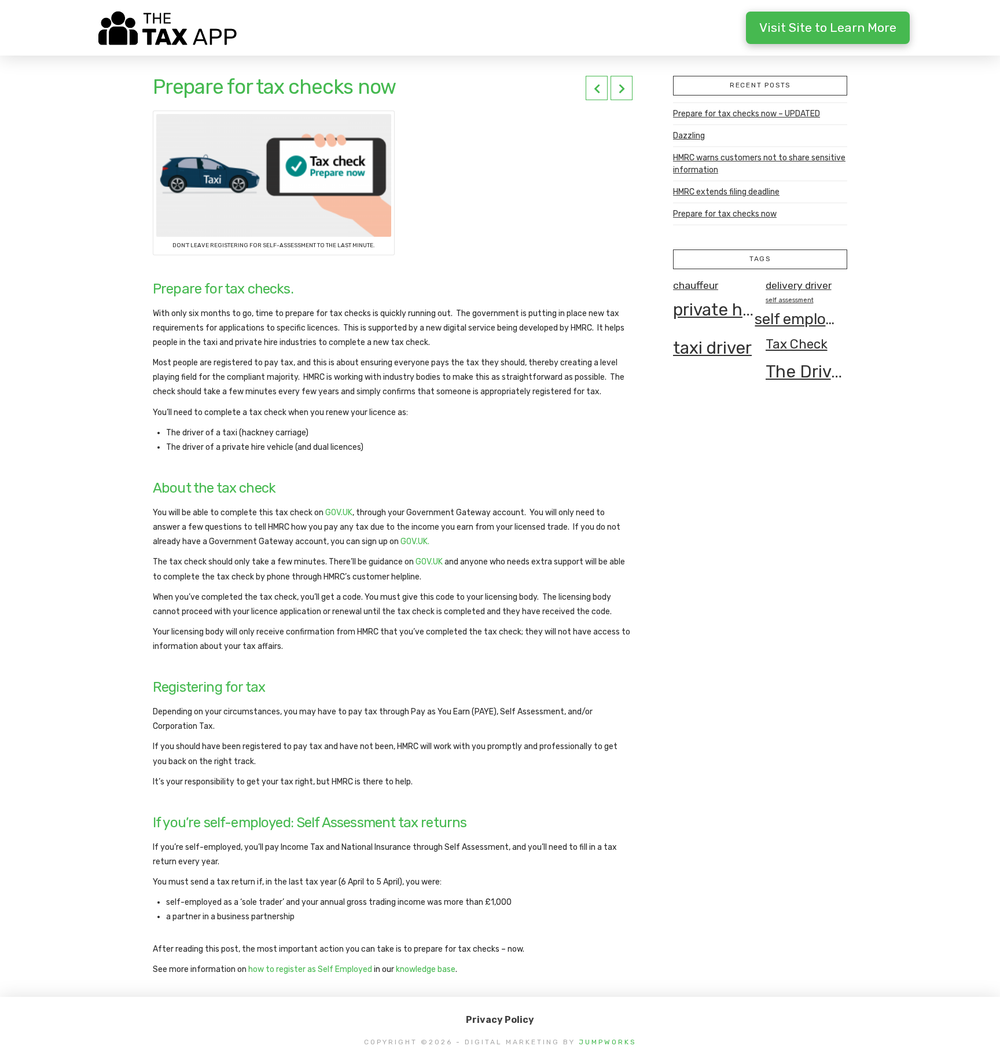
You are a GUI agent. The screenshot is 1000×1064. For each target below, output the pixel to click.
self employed (795, 319)
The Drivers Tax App (806, 371)
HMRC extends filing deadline (726, 192)
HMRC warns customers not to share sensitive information (759, 164)
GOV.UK (338, 513)
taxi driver (712, 348)
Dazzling (689, 136)
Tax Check (797, 344)
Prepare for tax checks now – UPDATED (746, 114)
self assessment (790, 300)
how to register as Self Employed (310, 969)
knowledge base (425, 969)
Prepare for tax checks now (725, 214)
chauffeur (695, 285)
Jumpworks (608, 1042)
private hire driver (714, 310)
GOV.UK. (414, 541)
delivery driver (799, 285)
